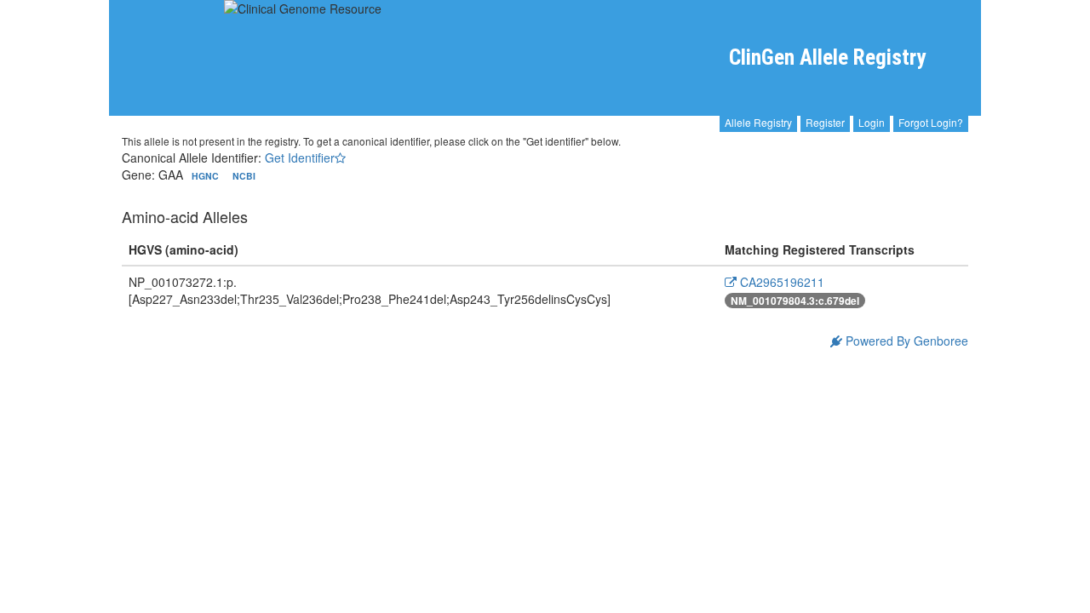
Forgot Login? (930, 122)
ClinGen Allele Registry (827, 57)
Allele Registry (758, 122)
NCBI (243, 175)
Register (825, 122)
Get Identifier (300, 157)
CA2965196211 (780, 281)
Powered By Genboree (905, 340)
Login (871, 122)
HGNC (206, 175)
